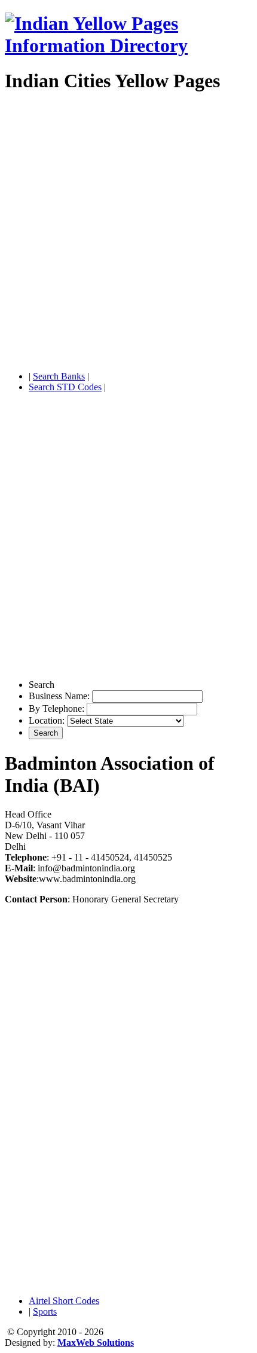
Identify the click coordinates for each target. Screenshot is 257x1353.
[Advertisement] (128, 233)
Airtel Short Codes (64, 1301)
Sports (45, 1311)
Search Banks (59, 376)
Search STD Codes (65, 387)
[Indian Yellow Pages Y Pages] (128, 45)
